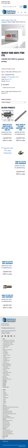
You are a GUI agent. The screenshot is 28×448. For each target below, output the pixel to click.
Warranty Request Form (7, 420)
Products (5, 380)
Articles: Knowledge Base (8, 433)
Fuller (4, 400)
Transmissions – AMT (7, 342)
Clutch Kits (5, 370)
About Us (5, 428)
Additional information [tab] (9, 87)
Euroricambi (5, 397)
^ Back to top (5, 441)
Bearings (5, 350)
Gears (4, 356)
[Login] (21, 12)
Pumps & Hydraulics (7, 364)
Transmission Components (8, 340)
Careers (4, 382)
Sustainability (5, 435)
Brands (4, 389)
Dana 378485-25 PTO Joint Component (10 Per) (20, 127)
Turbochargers (6, 374)
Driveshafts (5, 352)
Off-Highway (5, 409)
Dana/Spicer (5, 394)
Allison (4, 392)
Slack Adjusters (6, 368)
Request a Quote (6, 425)
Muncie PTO (8, 79)
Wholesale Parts (6, 408)
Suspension (5, 377)
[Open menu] (18, 12)
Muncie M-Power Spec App (8, 417)
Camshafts (5, 366)
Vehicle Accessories (7, 378)
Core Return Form (6, 424)
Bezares (5, 393)
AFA (4, 390)
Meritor (4, 401)
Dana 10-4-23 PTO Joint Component (20, 162)
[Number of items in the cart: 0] (25, 12)
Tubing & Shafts (6, 360)
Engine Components (7, 372)
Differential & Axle (6, 345)
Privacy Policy (6, 387)
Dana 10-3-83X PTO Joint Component (7, 296)
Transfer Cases (6, 362)
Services (5, 405)
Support (4, 418)
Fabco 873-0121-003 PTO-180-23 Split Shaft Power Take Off (7, 127)
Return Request (6, 421)
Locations (5, 381)
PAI (4, 404)
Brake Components (7, 365)
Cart (3, 437)
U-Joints (5, 361)
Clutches (4, 369)
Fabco (4, 398)
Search (4, 385)
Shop (7, 20)
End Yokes (5, 353)
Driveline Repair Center (7, 412)
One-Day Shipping (6, 416)
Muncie (8, 81)
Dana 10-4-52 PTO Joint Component (7, 262)
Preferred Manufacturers (8, 430)
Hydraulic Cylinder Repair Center (9, 413)
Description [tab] (6, 84)
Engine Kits (5, 373)
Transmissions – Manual (8, 344)
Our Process (5, 414)
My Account (5, 436)
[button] (23, 26)
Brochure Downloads (7, 432)
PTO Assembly (11, 77)
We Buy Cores (6, 426)
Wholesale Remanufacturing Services (10, 406)
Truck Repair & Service (7, 410)
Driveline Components (7, 349)
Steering (4, 376)
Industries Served (6, 429)
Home (3, 20)
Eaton (4, 396)
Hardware (5, 358)
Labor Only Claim (6, 423)
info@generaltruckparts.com (8, 327)
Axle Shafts (5, 346)
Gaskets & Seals (6, 357)
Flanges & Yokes (6, 354)
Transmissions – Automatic (9, 341)
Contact (4, 384)
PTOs (11, 20)
